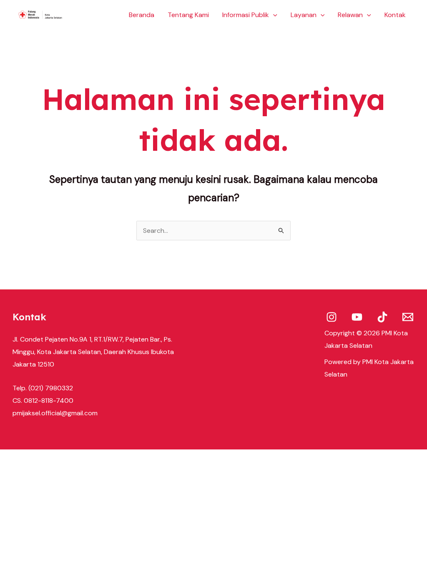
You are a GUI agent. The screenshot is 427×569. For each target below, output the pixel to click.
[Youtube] (357, 317)
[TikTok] (382, 317)
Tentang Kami (188, 14)
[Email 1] (407, 317)
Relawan (350, 14)
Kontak (395, 14)
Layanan (303, 14)
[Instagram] (331, 317)
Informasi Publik (245, 14)
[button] (273, 15)
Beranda (141, 14)
